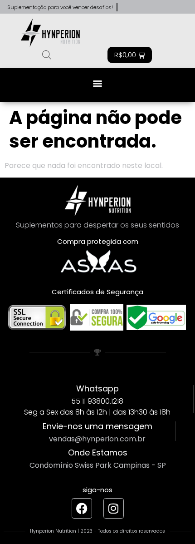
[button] (97, 82)
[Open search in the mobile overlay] (46, 54)
